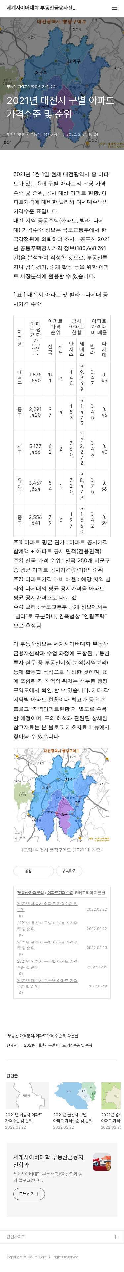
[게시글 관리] (46, 871)
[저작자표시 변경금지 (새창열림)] (88, 871)
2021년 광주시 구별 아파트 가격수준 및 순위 (47, 945)
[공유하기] (38, 871)
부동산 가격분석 (31, 892)
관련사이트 (16, 1236)
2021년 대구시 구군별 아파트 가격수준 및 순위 (47, 983)
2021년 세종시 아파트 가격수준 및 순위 (47, 906)
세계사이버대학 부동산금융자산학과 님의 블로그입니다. (48, 1177)
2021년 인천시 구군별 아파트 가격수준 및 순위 (47, 964)
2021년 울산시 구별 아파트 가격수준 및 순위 (47, 925)
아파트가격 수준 (60, 892)
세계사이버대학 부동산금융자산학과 (43, 8)
